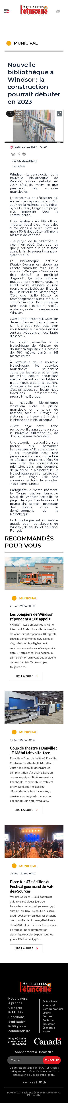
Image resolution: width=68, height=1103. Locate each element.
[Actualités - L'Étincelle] (34, 983)
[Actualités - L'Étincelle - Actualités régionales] (34, 10)
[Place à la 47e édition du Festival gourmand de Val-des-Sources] (34, 841)
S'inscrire (51, 1060)
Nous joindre (17, 998)
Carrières (15, 1008)
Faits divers (49, 1001)
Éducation (48, 1023)
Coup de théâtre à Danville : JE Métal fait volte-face (33, 750)
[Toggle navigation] (6, 11)
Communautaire (52, 1008)
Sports (46, 1012)
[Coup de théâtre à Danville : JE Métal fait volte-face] (34, 707)
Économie (48, 1027)
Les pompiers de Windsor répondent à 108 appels (31, 616)
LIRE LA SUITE (24, 676)
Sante (46, 1031)
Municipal (48, 1005)
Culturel (47, 1016)
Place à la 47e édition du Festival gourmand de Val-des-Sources (31, 886)
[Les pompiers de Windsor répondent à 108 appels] (34, 573)
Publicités (15, 1012)
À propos (15, 1003)
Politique (48, 1020)
